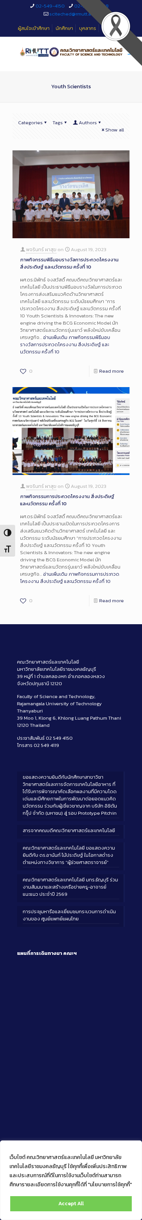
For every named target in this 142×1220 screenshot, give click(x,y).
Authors (88, 122)
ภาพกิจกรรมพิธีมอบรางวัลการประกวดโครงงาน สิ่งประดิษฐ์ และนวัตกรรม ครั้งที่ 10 (69, 263)
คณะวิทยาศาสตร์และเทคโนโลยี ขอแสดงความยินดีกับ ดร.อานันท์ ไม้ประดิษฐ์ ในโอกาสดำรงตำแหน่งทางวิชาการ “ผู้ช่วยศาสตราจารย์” (69, 855)
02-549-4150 (50, 5)
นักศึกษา (64, 28)
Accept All (71, 1204)
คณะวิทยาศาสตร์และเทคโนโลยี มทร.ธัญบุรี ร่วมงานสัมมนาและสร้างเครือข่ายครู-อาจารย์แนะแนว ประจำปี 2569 (70, 887)
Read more (111, 371)
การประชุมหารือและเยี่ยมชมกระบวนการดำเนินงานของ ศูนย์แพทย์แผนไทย (69, 915)
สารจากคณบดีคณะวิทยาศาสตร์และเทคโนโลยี (69, 830)
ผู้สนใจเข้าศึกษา (34, 28)
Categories (30, 122)
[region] (71, 1180)
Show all (114, 129)
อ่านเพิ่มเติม (65, 344)
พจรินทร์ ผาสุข (41, 249)
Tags (58, 122)
